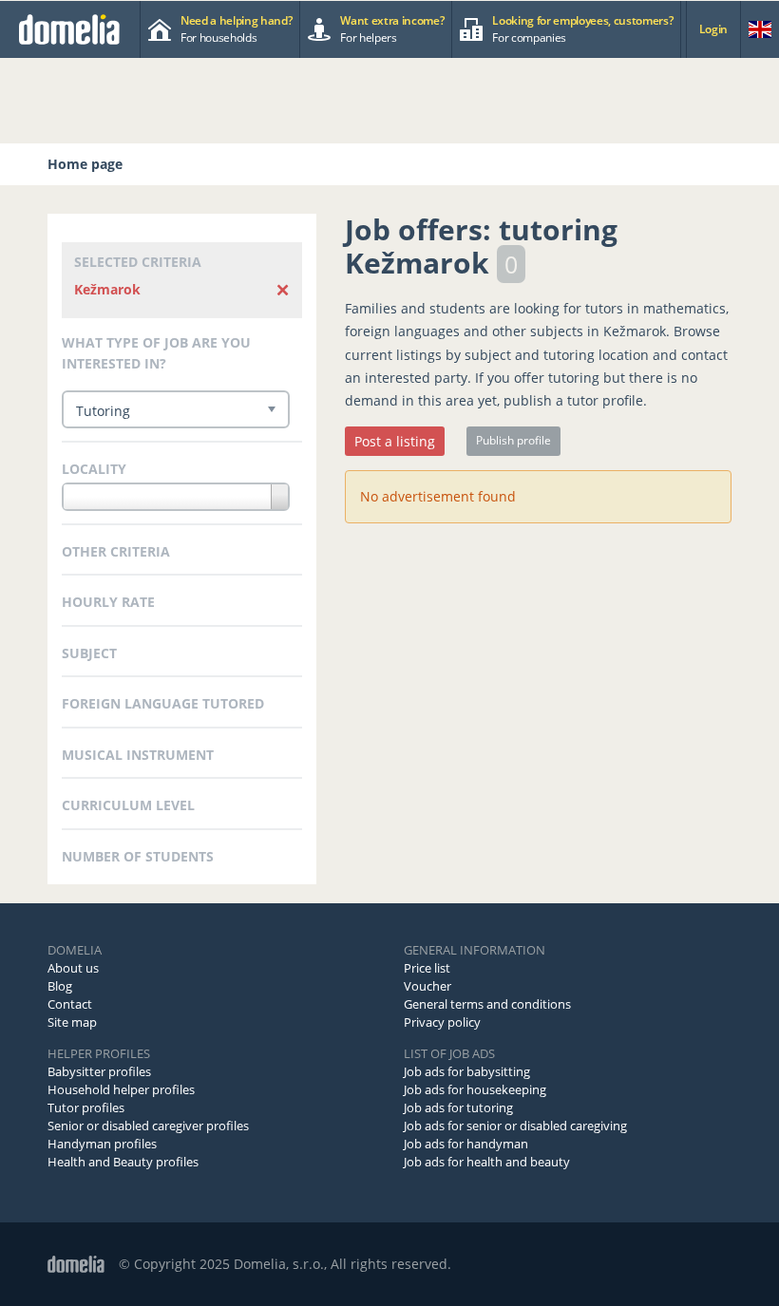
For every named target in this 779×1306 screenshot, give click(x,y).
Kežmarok (107, 289)
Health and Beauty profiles (123, 1161)
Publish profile (513, 440)
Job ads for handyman (466, 1143)
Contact (70, 1004)
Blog (60, 985)
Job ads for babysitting (467, 1071)
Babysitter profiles (99, 1071)
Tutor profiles (86, 1107)
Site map (72, 1022)
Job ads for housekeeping (475, 1089)
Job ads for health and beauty (487, 1161)
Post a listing (394, 441)
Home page (85, 164)
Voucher (427, 985)
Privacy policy (442, 1022)
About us (73, 967)
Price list (427, 967)
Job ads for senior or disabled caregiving (515, 1125)
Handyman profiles (102, 1143)
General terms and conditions (487, 1004)
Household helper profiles (121, 1089)
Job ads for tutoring (458, 1107)
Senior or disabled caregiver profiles (148, 1125)
